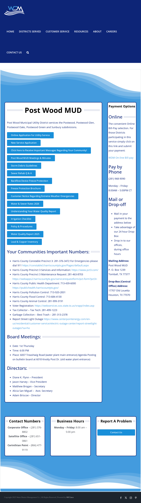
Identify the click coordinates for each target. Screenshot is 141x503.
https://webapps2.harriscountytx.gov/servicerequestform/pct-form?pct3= (55, 279)
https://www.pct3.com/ (85, 270)
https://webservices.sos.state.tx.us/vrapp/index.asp (64, 305)
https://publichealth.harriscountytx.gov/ (36, 287)
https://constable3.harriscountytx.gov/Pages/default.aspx (55, 265)
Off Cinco (70, 497)
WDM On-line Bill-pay (121, 157)
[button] (27, 52)
